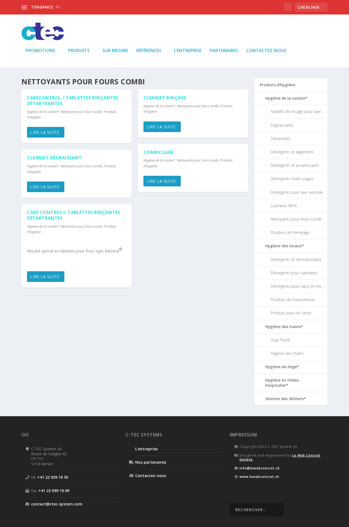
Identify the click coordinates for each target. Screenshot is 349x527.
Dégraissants (282, 125)
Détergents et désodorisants (296, 259)
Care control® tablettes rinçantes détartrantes (73, 215)
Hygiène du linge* (282, 366)
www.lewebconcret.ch (259, 476)
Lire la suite (44, 132)
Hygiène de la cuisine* (43, 111)
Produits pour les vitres (291, 312)
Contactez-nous (266, 50)
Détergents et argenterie (292, 151)
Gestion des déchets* (285, 398)
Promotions (40, 50)
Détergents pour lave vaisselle (297, 192)
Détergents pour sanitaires (294, 272)
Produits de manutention (293, 299)
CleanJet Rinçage (164, 98)
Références (148, 50)
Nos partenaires (150, 462)
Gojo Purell (280, 340)
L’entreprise (187, 50)
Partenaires (224, 50)
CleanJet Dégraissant (54, 158)
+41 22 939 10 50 (52, 477)
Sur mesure (115, 50)
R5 (58, 7)
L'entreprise (146, 448)
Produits (79, 50)
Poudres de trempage (290, 232)
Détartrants (281, 138)
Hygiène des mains (287, 353)
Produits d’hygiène (277, 84)
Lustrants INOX (284, 205)
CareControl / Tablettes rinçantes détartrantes (72, 100)
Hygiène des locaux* (284, 245)
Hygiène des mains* (284, 326)
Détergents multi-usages (292, 178)
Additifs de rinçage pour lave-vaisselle (303, 111)
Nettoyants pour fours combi (81, 111)
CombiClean (158, 152)
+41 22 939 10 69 (53, 490)
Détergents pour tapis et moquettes (303, 286)
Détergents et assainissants (295, 165)
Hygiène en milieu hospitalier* (282, 382)
